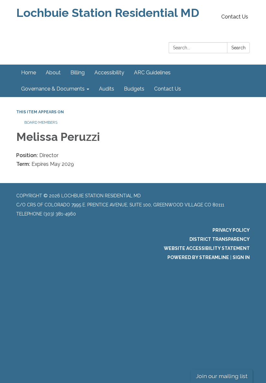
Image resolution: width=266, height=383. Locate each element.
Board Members (40, 122)
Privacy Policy (231, 230)
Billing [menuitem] (77, 72)
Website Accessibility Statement (207, 248)
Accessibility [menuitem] (109, 72)
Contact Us (234, 17)
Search (238, 47)
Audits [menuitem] (106, 89)
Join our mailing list (222, 376)
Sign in (241, 257)
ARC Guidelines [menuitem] (152, 72)
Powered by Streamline (198, 257)
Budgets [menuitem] (134, 89)
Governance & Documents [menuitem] (53, 89)
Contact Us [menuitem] (167, 89)
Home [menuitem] (28, 72)
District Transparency (219, 239)
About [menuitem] (53, 72)
